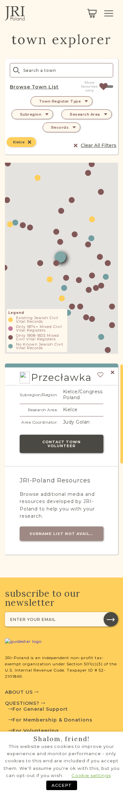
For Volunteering (35, 731)
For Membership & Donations (52, 720)
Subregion (31, 114)
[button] (112, 325)
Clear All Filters (98, 145)
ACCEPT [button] (61, 785)
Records (60, 127)
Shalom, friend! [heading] (61, 739)
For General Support (40, 709)
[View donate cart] (92, 13)
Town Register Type (60, 101)
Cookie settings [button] (91, 775)
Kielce (19, 142)
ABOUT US (19, 692)
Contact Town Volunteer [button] (61, 444)
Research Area (85, 114)
